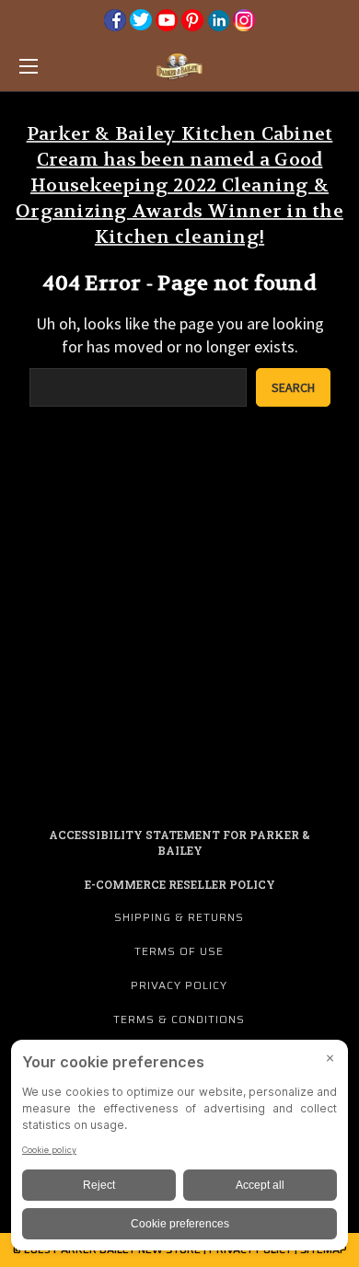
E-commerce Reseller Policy (180, 884)
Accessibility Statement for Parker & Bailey (179, 842)
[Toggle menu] (51, 65)
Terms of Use (179, 951)
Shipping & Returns (179, 917)
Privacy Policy (179, 985)
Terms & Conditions (179, 1019)
